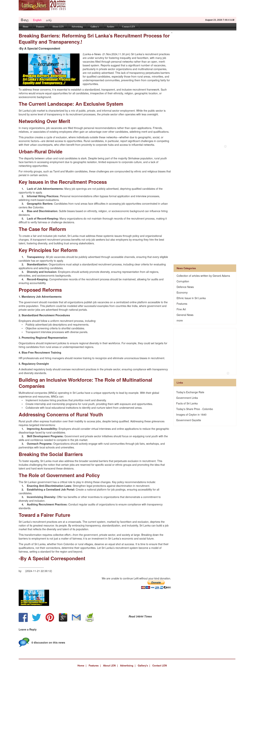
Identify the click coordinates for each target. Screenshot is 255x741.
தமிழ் (49, 20)
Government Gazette (188, 420)
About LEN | (110, 665)
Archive (110, 26)
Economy (182, 292)
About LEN (58, 26)
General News (185, 315)
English (37, 20)
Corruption (183, 281)
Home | (81, 665)
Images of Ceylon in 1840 (191, 414)
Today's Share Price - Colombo (194, 409)
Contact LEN (128, 26)
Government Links (187, 398)
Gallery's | (144, 665)
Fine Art (181, 309)
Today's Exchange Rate (190, 392)
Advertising (77, 26)
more (180, 320)
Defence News (185, 287)
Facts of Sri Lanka (187, 403)
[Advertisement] (168, 8)
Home (25, 26)
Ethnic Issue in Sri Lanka (191, 298)
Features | (95, 665)
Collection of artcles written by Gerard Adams (203, 276)
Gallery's (95, 26)
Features (40, 26)
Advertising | (128, 665)
